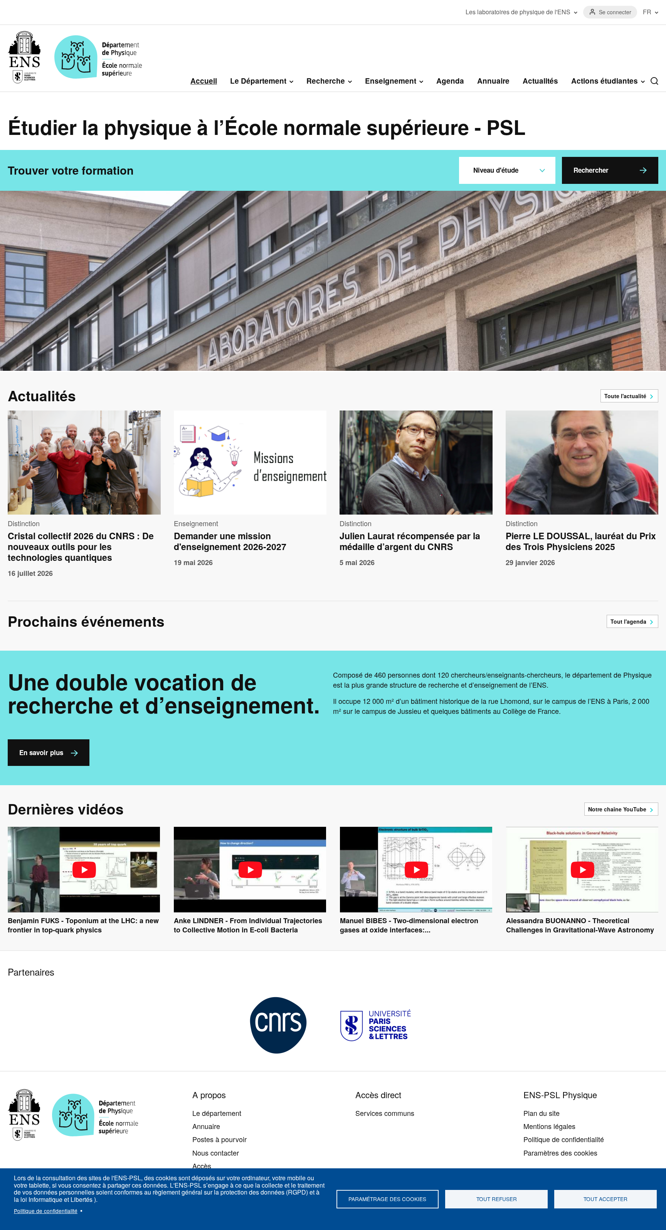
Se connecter (615, 12)
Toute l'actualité (625, 396)
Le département (216, 1113)
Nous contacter (215, 1153)
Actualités (540, 81)
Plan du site (541, 1113)
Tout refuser (496, 1199)
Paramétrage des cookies (387, 1199)
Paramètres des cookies (560, 1153)
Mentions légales (549, 1126)
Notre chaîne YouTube (617, 809)
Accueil (203, 81)
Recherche (325, 81)
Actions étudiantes (604, 81)
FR (647, 11)
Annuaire (493, 81)
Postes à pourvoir (219, 1139)
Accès (201, 1166)
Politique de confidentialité (45, 1211)
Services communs (384, 1113)
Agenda (450, 81)
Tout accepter (605, 1199)
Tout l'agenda (628, 621)
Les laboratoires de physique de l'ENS (518, 11)
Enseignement (390, 81)
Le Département (258, 81)
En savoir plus (41, 752)
